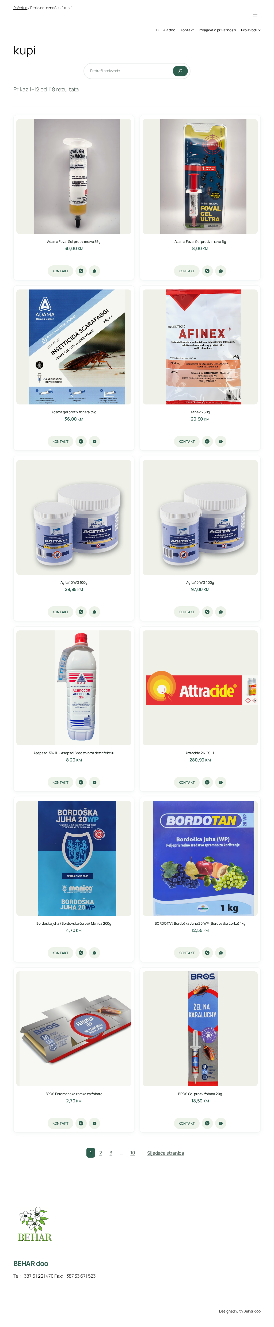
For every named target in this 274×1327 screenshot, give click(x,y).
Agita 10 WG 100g (73, 582)
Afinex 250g (200, 412)
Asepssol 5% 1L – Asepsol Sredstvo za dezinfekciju (74, 753)
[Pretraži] (180, 71)
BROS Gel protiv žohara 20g (200, 1094)
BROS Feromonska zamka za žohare (73, 1094)
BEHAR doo (30, 1263)
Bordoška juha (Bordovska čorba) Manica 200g (73, 923)
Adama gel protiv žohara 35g (73, 412)
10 (132, 1153)
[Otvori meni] (255, 15)
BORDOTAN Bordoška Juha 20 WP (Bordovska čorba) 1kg (200, 923)
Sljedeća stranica (165, 1153)
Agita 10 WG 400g (200, 582)
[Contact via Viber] (81, 271)
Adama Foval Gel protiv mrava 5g (200, 241)
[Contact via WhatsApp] (94, 271)
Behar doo (252, 1311)
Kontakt (60, 271)
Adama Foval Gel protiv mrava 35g (74, 241)
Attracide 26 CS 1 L (200, 753)
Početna (20, 7)
